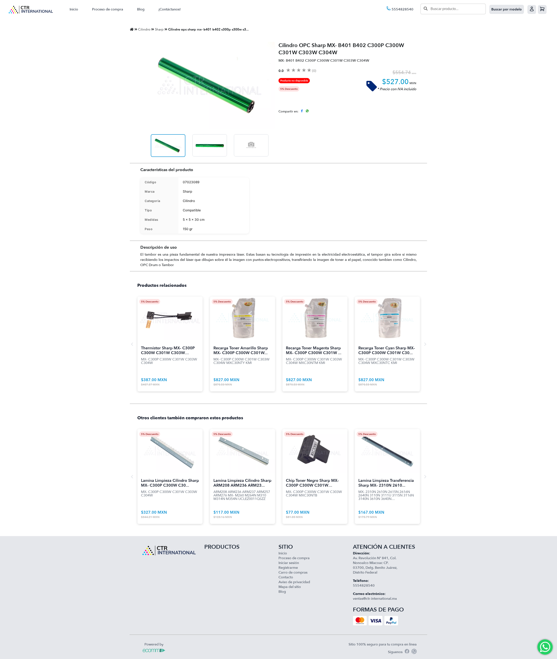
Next (425, 344)
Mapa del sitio (289, 586)
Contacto (285, 577)
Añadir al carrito (170, 313)
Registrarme (288, 567)
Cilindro (144, 29)
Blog (140, 9)
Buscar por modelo (506, 9)
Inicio (74, 9)
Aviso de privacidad (294, 582)
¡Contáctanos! (169, 9)
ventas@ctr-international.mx (375, 598)
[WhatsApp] (414, 652)
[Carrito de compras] (542, 9)
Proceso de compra (107, 9)
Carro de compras (292, 572)
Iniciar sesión (288, 562)
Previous (132, 344)
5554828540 (402, 9)
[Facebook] (407, 652)
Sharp (159, 29)
